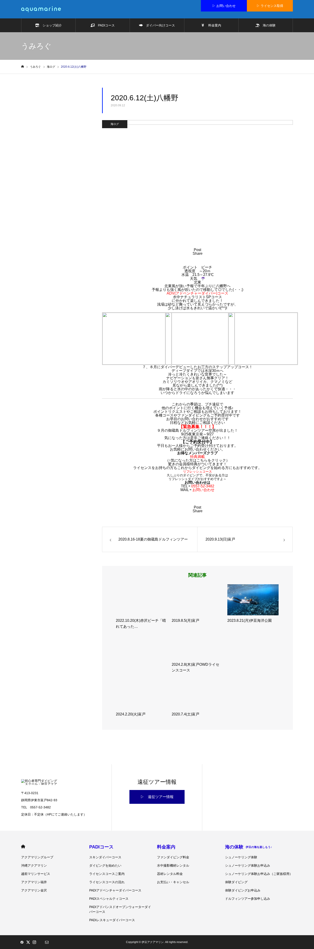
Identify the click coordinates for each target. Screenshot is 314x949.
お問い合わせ (203, 490)
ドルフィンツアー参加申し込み (247, 898)
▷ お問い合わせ (224, 6)
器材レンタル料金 (170, 874)
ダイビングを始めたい (105, 865)
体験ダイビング (236, 882)
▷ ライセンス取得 (270, 6)
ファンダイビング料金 (173, 857)
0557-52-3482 (202, 486)
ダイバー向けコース (159, 25)
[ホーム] (22, 66)
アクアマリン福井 (34, 882)
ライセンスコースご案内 (107, 874)
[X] (28, 942)
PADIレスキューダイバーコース (112, 920)
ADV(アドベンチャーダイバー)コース (197, 293)
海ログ (115, 124)
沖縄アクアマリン (34, 865)
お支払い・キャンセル (173, 882)
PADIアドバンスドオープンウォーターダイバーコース (120, 909)
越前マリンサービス (35, 874)
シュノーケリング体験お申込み (247, 865)
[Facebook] (22, 942)
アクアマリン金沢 (34, 890)
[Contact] (46, 942)
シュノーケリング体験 (241, 857)
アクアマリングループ (37, 857)
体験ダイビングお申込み (242, 890)
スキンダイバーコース (105, 857)
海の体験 (268, 25)
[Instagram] (34, 942)
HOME (23, 846)
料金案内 (212, 25)
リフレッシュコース (197, 471)
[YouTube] (40, 942)
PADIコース (105, 25)
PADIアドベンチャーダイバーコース (115, 890)
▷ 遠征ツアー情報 (157, 797)
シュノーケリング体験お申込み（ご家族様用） (259, 874)
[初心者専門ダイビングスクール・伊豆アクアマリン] (41, 9)
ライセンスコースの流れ (107, 882)
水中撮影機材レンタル (173, 865)
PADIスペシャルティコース (108, 898)
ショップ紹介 (50, 25)
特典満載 (197, 457)
